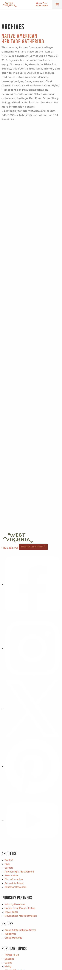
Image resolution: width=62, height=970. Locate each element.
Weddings (10, 934)
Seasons (9, 959)
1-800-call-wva (10, 548)
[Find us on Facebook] (32, 584)
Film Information (14, 879)
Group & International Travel (20, 930)
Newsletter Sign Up (33, 547)
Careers (9, 868)
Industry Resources (15, 904)
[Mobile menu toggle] (57, 6)
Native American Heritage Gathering (23, 39)
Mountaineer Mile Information (21, 916)
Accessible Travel (14, 883)
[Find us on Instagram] (32, 648)
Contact (9, 860)
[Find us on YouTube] (32, 820)
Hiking (8, 966)
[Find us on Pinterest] (32, 766)
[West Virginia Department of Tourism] (9, 4)
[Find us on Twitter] (32, 709)
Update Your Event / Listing (20, 908)
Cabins (8, 963)
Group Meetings (13, 938)
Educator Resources (15, 887)
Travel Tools (11, 912)
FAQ (7, 864)
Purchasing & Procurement (19, 872)
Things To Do (12, 955)
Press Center (12, 875)
